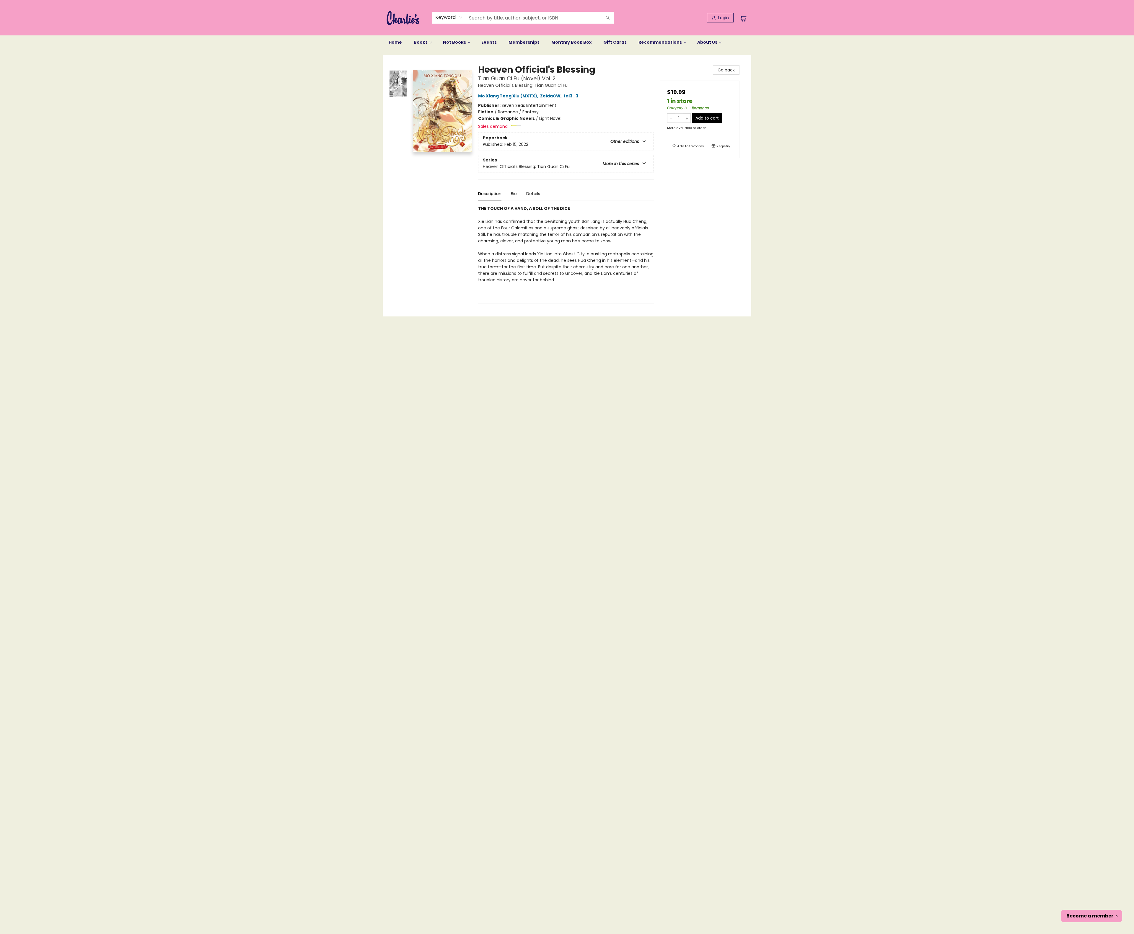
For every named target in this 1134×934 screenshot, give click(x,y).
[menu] (567, 42)
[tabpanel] (566, 254)
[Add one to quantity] (686, 118)
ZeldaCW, (551, 96)
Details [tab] (533, 194)
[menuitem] (395, 42)
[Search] (608, 18)
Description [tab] (489, 194)
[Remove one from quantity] (671, 118)
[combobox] (449, 17)
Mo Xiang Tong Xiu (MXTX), (508, 96)
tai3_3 (570, 96)
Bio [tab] (514, 194)
